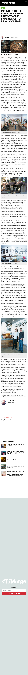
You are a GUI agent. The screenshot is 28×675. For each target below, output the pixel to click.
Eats (3, 8)
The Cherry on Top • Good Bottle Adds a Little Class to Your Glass (15, 466)
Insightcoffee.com (22, 396)
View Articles (10, 402)
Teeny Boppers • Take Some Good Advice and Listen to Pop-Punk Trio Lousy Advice (16, 452)
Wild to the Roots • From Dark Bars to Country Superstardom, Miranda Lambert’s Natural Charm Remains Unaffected (16, 473)
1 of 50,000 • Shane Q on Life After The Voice (14, 458)
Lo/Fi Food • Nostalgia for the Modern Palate (15, 445)
